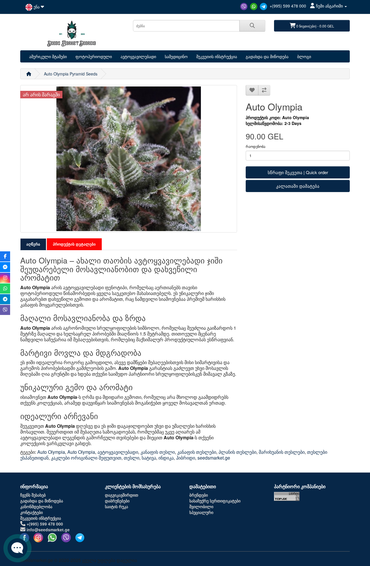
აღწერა (33, 244)
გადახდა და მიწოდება (267, 56)
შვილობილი (201, 506)
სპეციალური (201, 512)
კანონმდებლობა (36, 506)
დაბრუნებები (117, 501)
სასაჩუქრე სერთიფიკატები (214, 501)
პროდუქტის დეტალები (74, 244)
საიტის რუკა (116, 506)
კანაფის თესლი (157, 452)
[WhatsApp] (254, 6)
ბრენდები (198, 495)
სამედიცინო (176, 56)
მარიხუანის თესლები (282, 452)
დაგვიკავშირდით (121, 495)
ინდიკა (166, 457)
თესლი (131, 457)
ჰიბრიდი (185, 457)
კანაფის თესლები (196, 452)
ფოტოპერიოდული (93, 56)
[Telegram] (264, 6)
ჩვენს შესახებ (33, 495)
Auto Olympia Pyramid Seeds (70, 74)
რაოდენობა (255, 146)
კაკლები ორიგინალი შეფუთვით (86, 457)
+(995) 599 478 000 (288, 6)
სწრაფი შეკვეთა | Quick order (298, 172)
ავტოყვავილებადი (138, 56)
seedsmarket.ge (213, 457)
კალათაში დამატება (297, 186)
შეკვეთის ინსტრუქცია (216, 56)
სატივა (149, 457)
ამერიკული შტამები (48, 56)
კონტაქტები (31, 512)
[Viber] (244, 6)
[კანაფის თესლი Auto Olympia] (128, 159)
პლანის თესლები (237, 452)
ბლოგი (304, 56)
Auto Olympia (51, 452)
